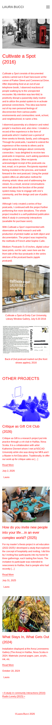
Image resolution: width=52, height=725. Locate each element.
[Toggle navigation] (48, 7)
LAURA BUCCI (13, 7)
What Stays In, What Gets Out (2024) (21, 598)
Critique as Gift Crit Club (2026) (18, 387)
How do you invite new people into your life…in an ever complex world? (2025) (25, 490)
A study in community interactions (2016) (24, 693)
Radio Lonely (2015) (12, 696)
